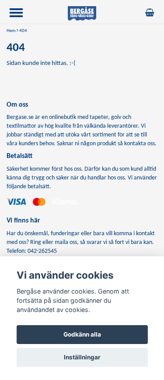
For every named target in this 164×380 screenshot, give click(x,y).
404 (23, 31)
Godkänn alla (82, 334)
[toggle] (20, 14)
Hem (11, 31)
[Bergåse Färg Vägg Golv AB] (82, 13)
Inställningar (82, 357)
